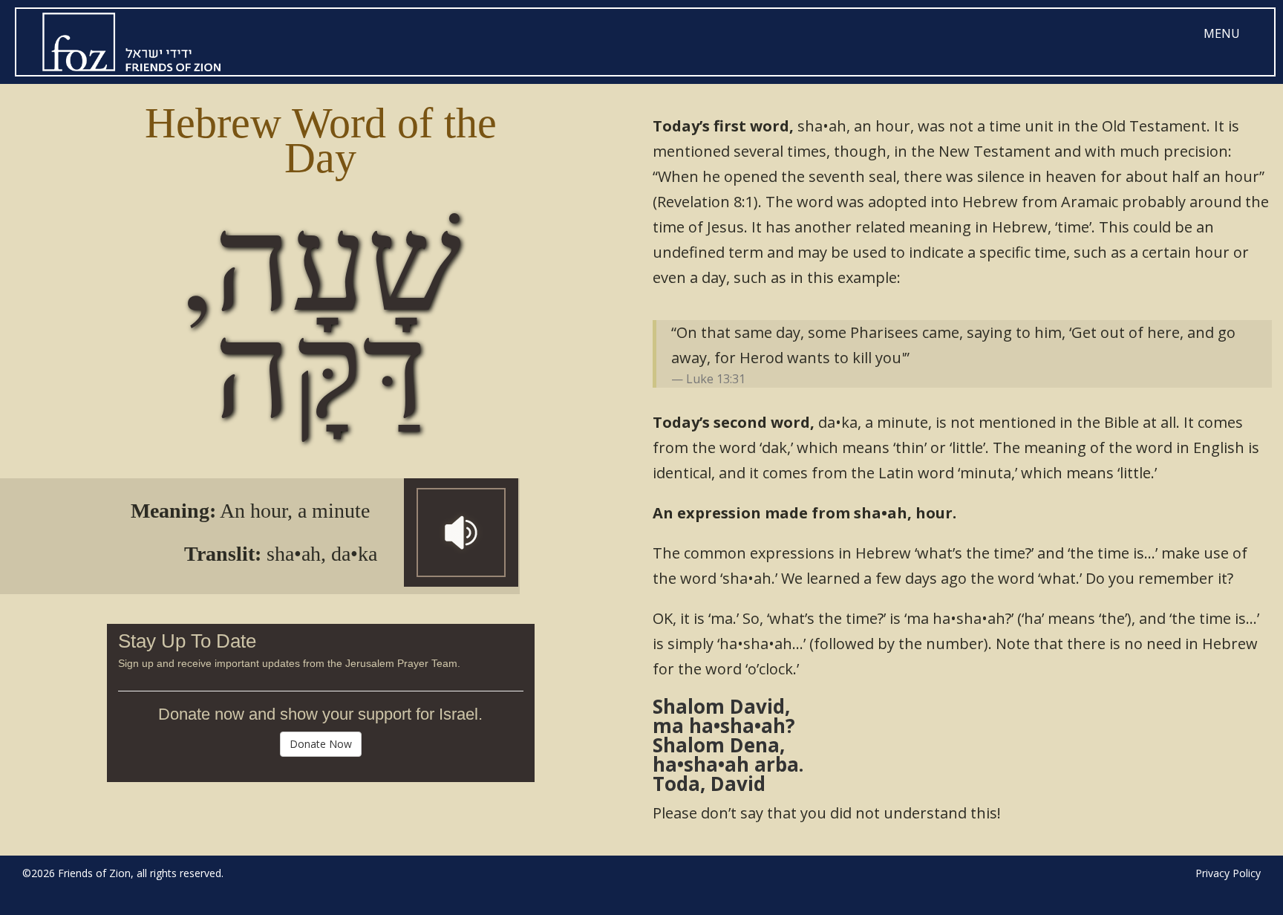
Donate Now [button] (321, 744)
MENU (1222, 33)
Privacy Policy (1228, 873)
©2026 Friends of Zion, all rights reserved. (122, 873)
